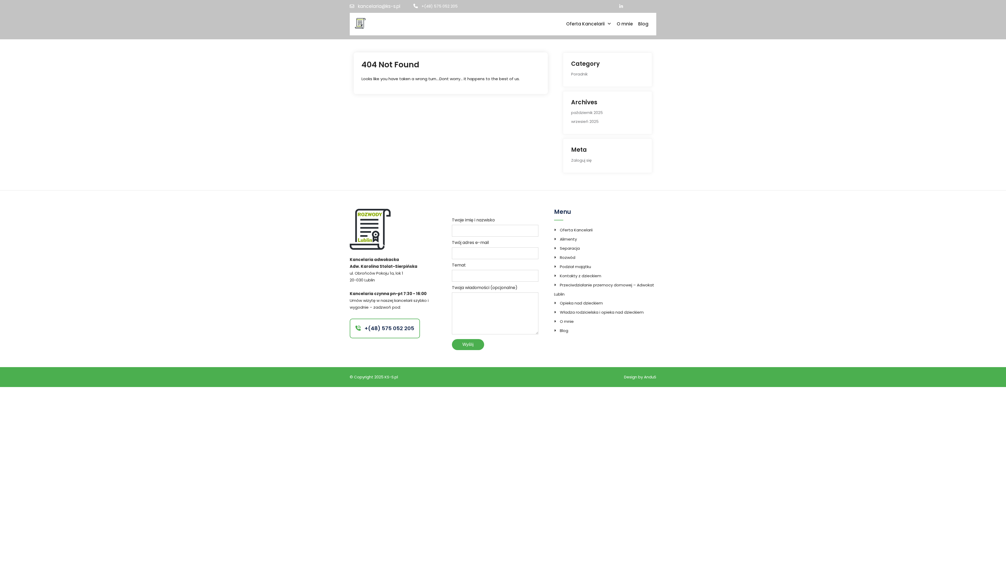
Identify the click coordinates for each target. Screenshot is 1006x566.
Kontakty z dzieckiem (580, 276)
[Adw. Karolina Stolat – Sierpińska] (360, 23)
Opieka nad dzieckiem (581, 303)
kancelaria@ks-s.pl (379, 6)
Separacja (570, 248)
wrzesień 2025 (585, 121)
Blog (643, 24)
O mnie (625, 24)
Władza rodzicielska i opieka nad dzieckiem (602, 312)
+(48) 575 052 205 (440, 6)
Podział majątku (575, 266)
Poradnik (579, 74)
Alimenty (568, 239)
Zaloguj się (581, 160)
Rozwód (567, 257)
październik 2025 (587, 112)
